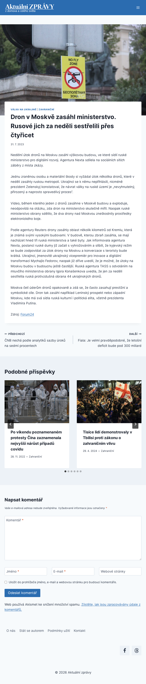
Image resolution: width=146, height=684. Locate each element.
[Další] (135, 424)
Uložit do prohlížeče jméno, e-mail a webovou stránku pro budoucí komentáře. (63, 582)
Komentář (15, 520)
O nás (10, 631)
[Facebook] (124, 650)
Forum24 (27, 314)
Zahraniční (46, 109)
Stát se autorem (31, 631)
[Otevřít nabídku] (137, 7)
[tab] (65, 471)
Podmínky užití (59, 631)
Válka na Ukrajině (23, 109)
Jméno (12, 571)
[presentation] (37, 401)
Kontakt (79, 631)
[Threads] (136, 650)
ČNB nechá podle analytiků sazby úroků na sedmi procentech (35, 340)
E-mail (59, 571)
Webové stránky (113, 571)
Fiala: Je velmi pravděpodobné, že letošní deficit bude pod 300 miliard (109, 340)
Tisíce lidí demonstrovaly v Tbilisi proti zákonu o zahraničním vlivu (107, 438)
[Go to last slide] (11, 424)
